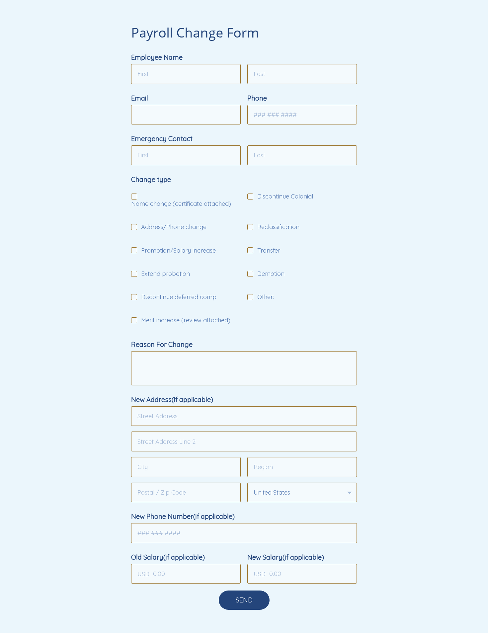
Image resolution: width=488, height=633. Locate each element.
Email (139, 98)
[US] (302, 493)
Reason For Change (162, 344)
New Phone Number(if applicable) (183, 516)
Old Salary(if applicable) (168, 557)
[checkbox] (134, 196)
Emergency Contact (162, 138)
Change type (151, 179)
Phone (257, 98)
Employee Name (157, 57)
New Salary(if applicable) (285, 557)
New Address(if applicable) (172, 399)
